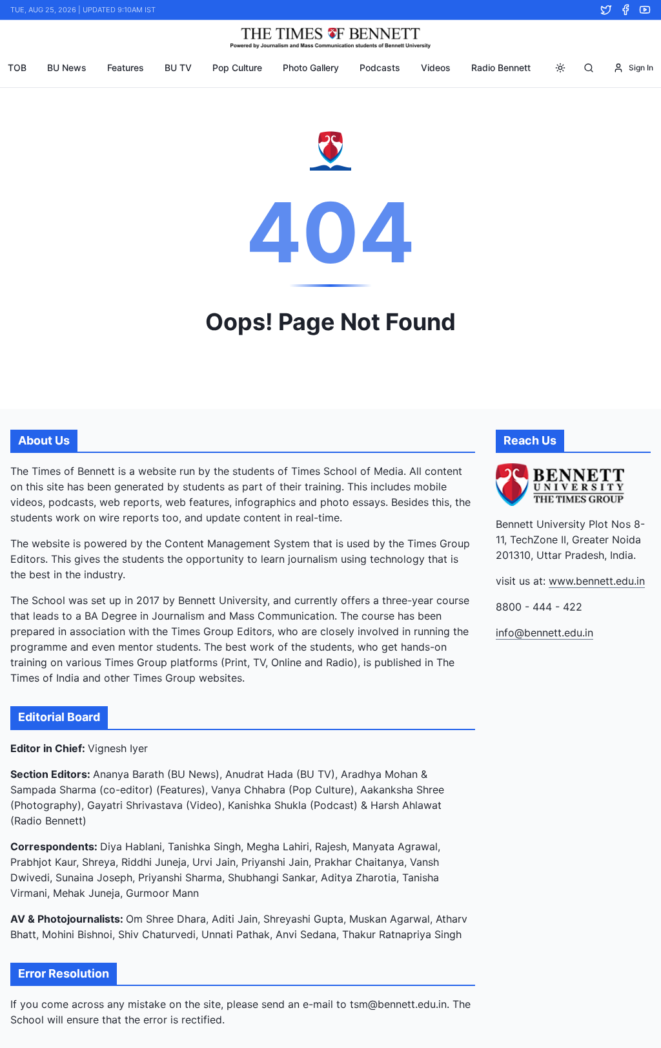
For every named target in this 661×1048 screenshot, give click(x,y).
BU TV (178, 67)
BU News (66, 67)
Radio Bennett (501, 67)
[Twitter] (606, 10)
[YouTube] (645, 10)
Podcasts (380, 67)
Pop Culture (237, 67)
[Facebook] (625, 10)
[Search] (588, 67)
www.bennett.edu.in (597, 580)
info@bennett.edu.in (544, 632)
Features (125, 67)
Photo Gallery (311, 67)
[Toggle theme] (560, 67)
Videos (436, 67)
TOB (17, 67)
